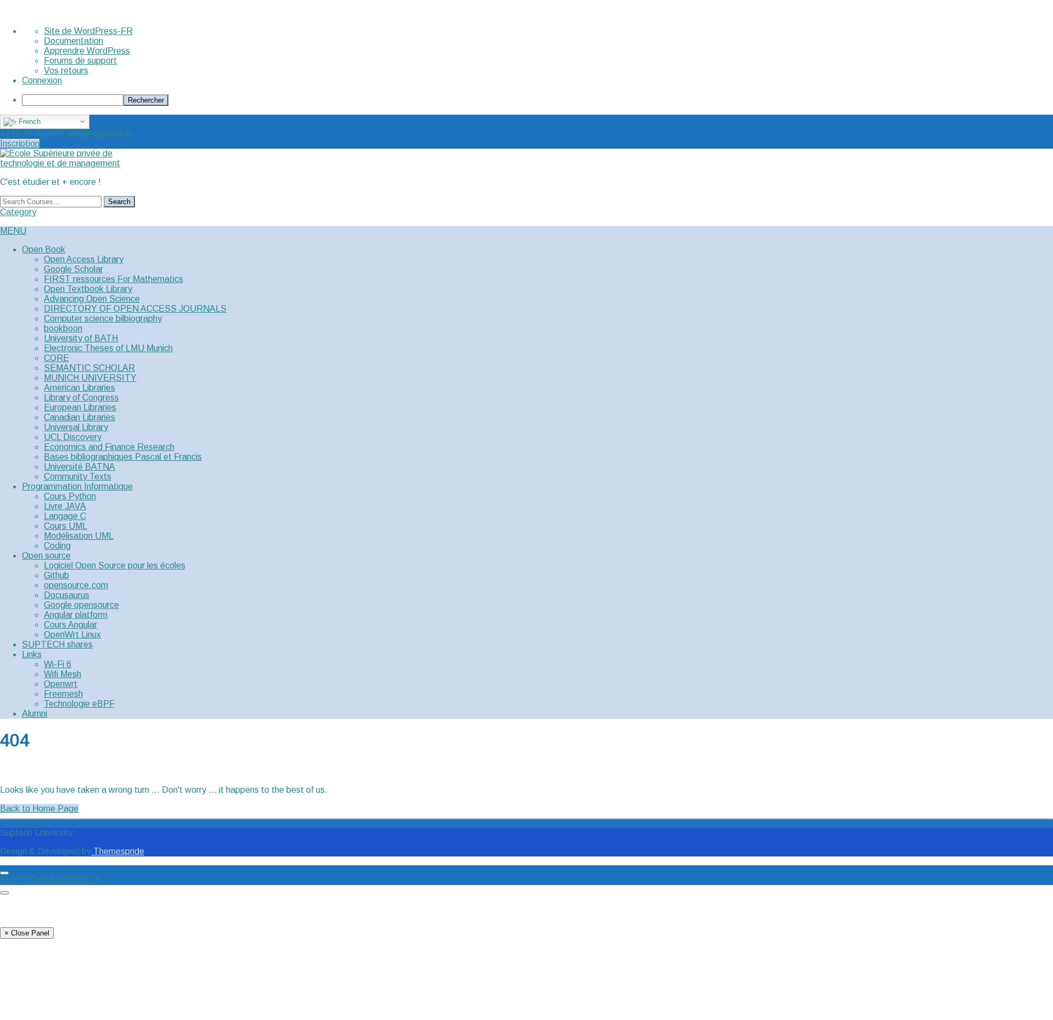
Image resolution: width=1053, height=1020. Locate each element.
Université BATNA (79, 466)
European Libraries (80, 407)
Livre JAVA (65, 506)
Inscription (19, 143)
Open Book (43, 249)
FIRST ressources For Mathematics (113, 279)
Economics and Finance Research (109, 447)
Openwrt (60, 684)
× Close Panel (26, 933)
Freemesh (63, 693)
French (28, 121)
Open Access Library (83, 259)
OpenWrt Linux (72, 634)
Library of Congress (81, 397)
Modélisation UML (79, 535)
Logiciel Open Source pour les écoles (114, 565)
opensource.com (76, 585)
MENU (13, 230)
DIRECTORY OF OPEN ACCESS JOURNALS (135, 308)
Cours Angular (70, 624)
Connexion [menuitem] (42, 80)
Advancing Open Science (92, 298)
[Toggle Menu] (4, 873)
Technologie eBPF (79, 703)
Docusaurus (66, 595)
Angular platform (75, 614)
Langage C (65, 516)
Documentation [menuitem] (73, 41)
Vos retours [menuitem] (66, 70)
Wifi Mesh (62, 674)
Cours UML (65, 526)
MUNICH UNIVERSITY (90, 377)
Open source (46, 555)
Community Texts (77, 476)
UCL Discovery (72, 437)
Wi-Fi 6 (57, 664)
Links (32, 654)
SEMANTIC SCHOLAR (89, 368)
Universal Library (76, 427)
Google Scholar (73, 269)
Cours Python (70, 496)
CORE (56, 358)
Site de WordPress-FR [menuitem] (88, 31)
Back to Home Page (39, 808)
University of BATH (81, 338)
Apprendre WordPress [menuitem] (87, 50)
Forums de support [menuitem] (80, 60)
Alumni (34, 713)
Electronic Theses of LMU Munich (108, 348)
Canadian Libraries (79, 417)
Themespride (117, 851)
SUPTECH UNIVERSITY (50, 879)
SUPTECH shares (57, 644)
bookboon (63, 328)
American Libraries (79, 387)
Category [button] (18, 212)
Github (56, 575)
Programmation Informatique (77, 486)
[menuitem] (537, 100)
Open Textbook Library (88, 289)
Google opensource (81, 605)
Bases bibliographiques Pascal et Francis (123, 456)
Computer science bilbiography (103, 318)
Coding (57, 545)
